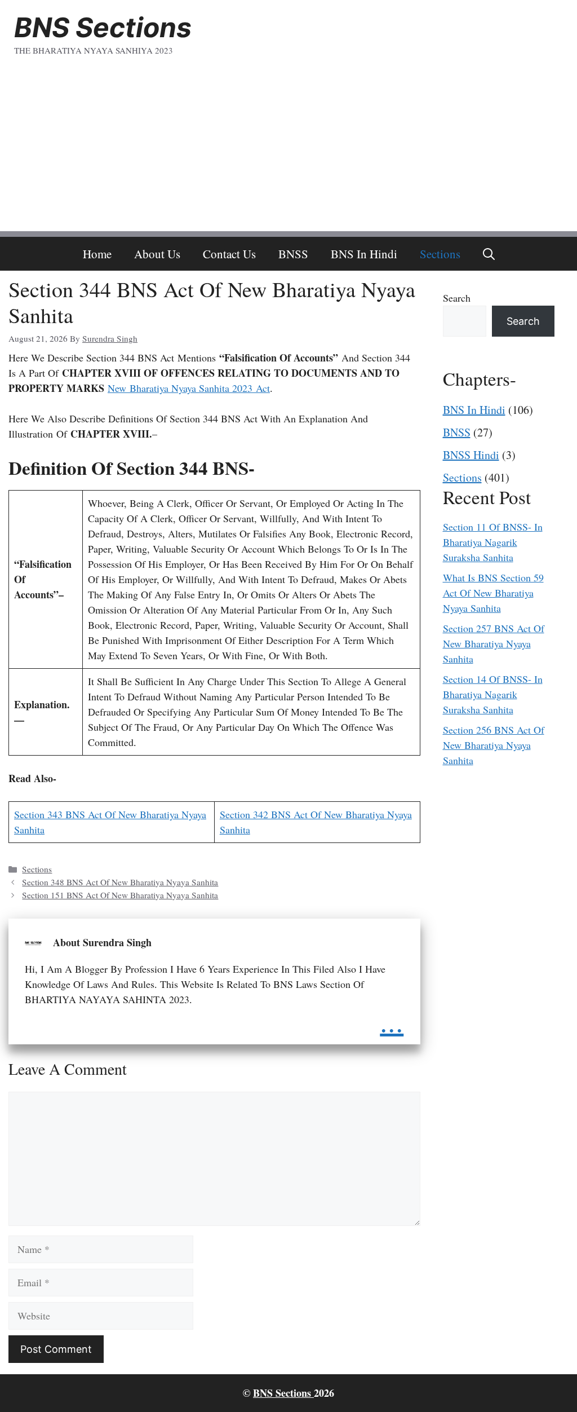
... (391, 1020)
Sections (440, 254)
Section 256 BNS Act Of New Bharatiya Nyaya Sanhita (493, 745)
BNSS (293, 254)
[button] (489, 254)
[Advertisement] (288, 152)
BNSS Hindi (471, 454)
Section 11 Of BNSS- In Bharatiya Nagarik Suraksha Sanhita (493, 542)
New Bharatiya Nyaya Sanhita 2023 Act (189, 388)
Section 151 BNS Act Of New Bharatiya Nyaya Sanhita (120, 895)
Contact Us (229, 254)
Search (457, 298)
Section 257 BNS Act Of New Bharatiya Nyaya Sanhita (493, 643)
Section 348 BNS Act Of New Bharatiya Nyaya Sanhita (120, 882)
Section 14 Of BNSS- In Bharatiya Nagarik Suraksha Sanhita (493, 694)
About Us (157, 254)
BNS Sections (103, 27)
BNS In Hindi (364, 254)
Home (97, 254)
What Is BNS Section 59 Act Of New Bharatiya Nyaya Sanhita (493, 593)
